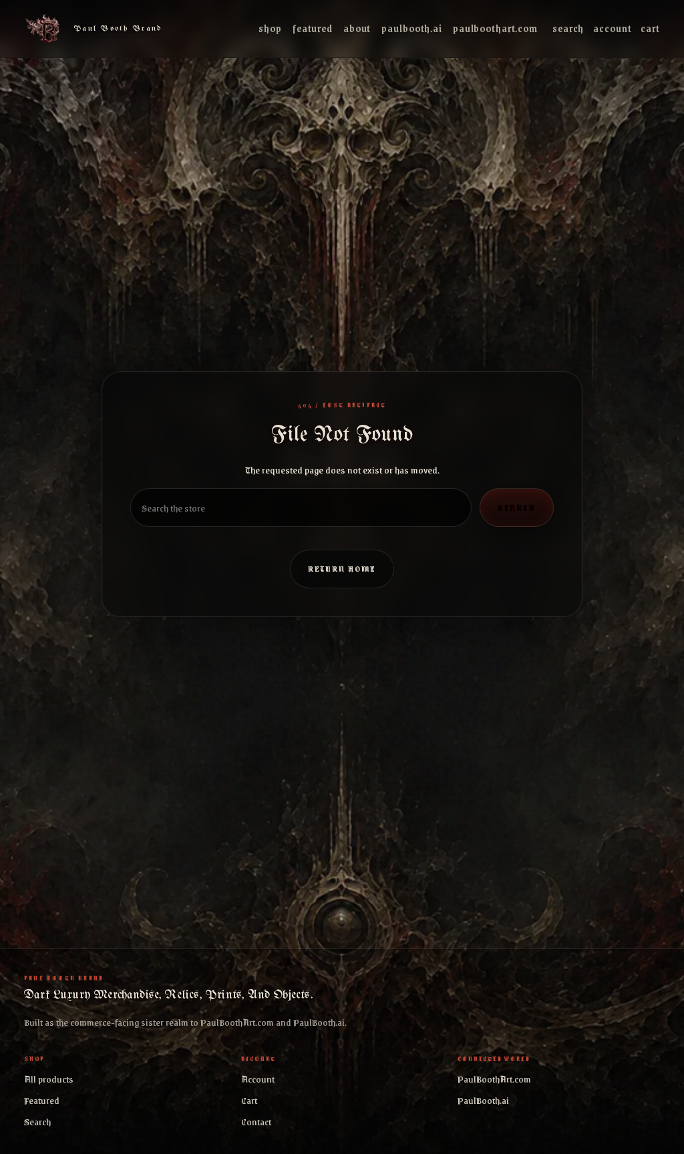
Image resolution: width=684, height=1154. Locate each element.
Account (612, 28)
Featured (313, 28)
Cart (650, 28)
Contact (256, 1121)
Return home (342, 568)
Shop (270, 28)
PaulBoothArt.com (495, 28)
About (357, 28)
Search (568, 28)
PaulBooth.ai (411, 28)
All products (48, 1079)
